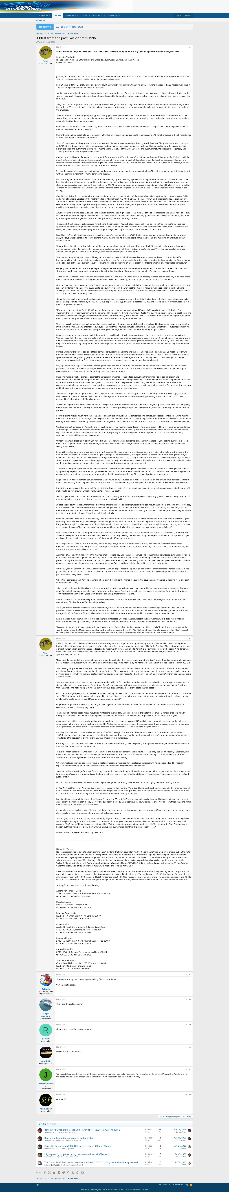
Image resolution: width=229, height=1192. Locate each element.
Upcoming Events (72, 1157)
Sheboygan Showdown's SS (69, 26)
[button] (50, 15)
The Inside (43, 15)
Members (112, 15)
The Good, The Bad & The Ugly (72, 1165)
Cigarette (70, 1149)
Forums (57, 15)
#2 (190, 639)
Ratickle (183, 1148)
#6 (190, 1047)
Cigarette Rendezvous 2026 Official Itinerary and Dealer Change (78, 1146)
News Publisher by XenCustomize (136, 1190)
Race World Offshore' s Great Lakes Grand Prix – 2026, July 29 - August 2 (82, 1129)
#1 (190, 47)
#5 (190, 1025)
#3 (190, 975)
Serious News (49, 1132)
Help (186, 1185)
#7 (190, 1069)
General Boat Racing (73, 1140)
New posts (40, 20)
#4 (190, 999)
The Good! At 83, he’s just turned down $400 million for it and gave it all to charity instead (91, 1162)
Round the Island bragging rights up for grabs (68, 1137)
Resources (97, 15)
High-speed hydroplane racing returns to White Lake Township (77, 1154)
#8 (190, 1095)
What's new (70, 15)
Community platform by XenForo (102, 1190)
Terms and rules (164, 1185)
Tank (40, 42)
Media (84, 15)
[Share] (186, 47)
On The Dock (70, 1132)
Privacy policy (177, 1185)
